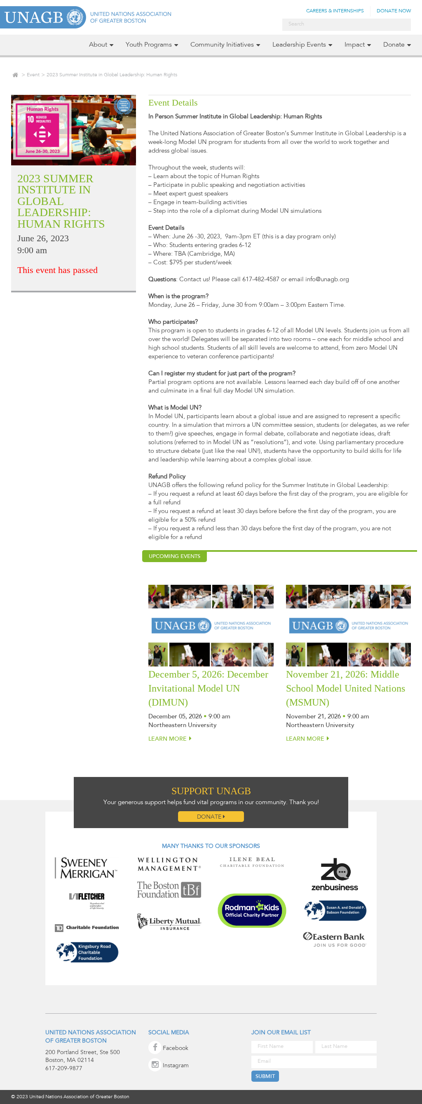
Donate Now (394, 11)
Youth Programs (149, 45)
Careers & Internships (335, 11)
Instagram (176, 1066)
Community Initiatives (222, 45)
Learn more (167, 739)
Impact (355, 45)
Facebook (175, 1049)
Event (33, 75)
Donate (394, 45)
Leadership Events (299, 45)
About (98, 45)
